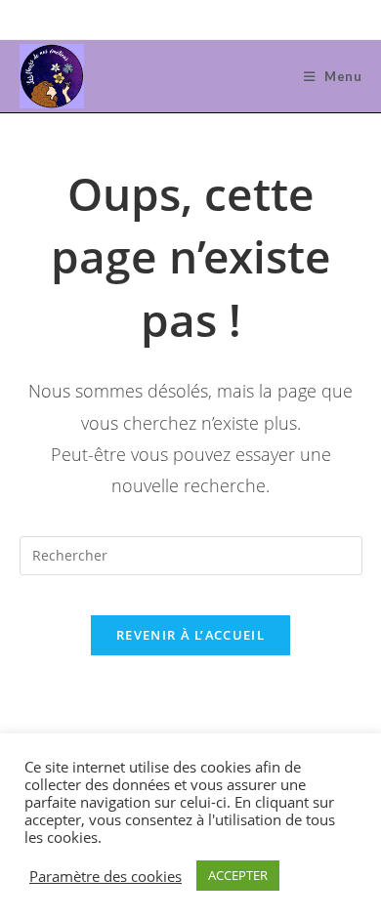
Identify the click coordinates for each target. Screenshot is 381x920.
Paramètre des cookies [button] (105, 876)
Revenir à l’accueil (190, 635)
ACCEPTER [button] (238, 875)
